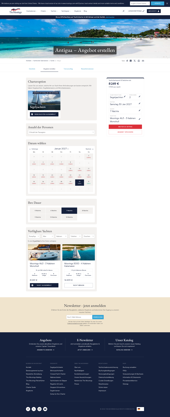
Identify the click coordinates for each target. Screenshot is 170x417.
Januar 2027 (60, 148)
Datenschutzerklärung (106, 377)
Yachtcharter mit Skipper (58, 381)
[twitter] (34, 409)
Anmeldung (98, 317)
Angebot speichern (125, 132)
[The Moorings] (15, 11)
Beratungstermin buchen (34, 371)
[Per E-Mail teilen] (143, 61)
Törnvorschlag (68, 69)
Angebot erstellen (49, 69)
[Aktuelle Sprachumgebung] (140, 409)
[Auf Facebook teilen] (127, 61)
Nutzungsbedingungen (106, 374)
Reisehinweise (103, 384)
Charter (43, 11)
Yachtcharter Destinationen (40, 60)
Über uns (77, 367)
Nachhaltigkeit (79, 371)
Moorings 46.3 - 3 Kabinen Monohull (42, 264)
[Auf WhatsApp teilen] (139, 61)
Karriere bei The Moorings (83, 381)
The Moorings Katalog (33, 377)
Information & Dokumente (132, 377)
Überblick (32, 69)
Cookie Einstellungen (106, 381)
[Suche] (124, 11)
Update (157, 3)
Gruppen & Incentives (57, 387)
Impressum (102, 391)
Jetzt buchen (109, 17)
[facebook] (28, 409)
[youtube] (45, 409)
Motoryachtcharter (56, 371)
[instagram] (39, 409)
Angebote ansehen (45, 350)
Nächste (88, 149)
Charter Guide (31, 387)
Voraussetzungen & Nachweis (133, 374)
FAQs (125, 371)
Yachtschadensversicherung (108, 367)
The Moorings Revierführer (35, 381)
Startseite (28, 60)
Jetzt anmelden (84, 350)
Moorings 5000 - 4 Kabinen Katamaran (77, 264)
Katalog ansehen (123, 350)
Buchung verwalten (129, 367)
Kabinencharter (55, 377)
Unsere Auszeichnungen (82, 377)
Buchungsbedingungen (107, 371)
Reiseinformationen (87, 69)
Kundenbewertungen (81, 374)
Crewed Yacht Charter (58, 374)
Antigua (59, 60)
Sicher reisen (103, 387)
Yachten (53, 11)
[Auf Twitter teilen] (131, 61)
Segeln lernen (55, 391)
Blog (85, 11)
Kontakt (28, 367)
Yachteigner (65, 11)
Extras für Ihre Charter (57, 394)
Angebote (77, 11)
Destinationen (31, 11)
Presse (76, 384)
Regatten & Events (56, 384)
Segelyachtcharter (56, 367)
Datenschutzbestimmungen (75, 323)
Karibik (52, 60)
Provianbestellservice (130, 381)
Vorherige (35, 149)
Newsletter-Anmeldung (34, 374)
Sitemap (125, 384)
